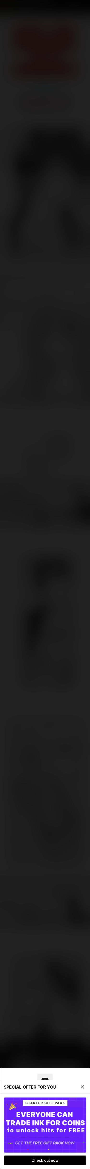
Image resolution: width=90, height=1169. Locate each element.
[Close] (82, 1087)
